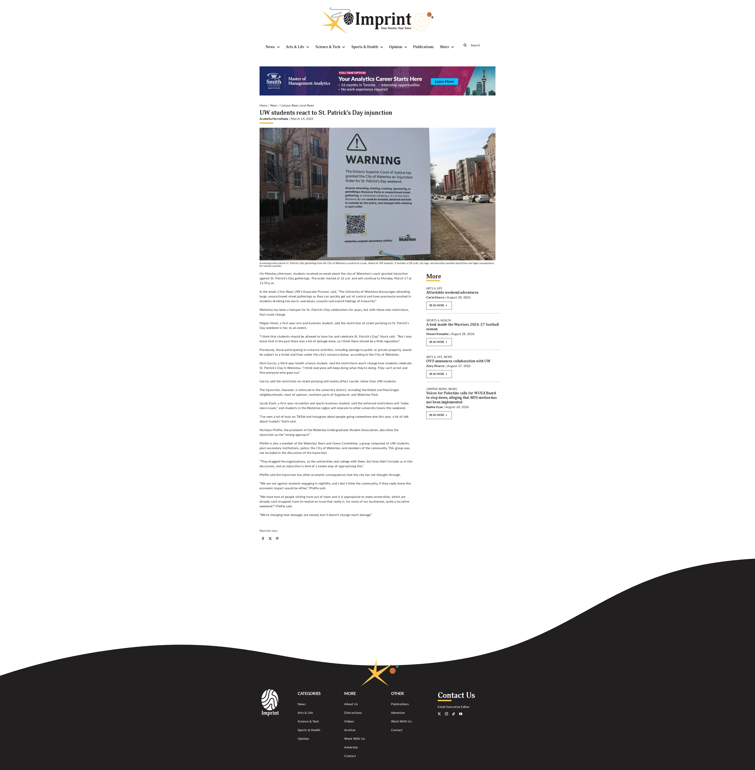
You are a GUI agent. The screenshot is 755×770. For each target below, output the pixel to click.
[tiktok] (453, 713)
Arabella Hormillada (274, 118)
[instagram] (446, 713)
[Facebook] (263, 539)
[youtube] (460, 713)
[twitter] (439, 713)
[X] (270, 539)
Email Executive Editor (454, 706)
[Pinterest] (277, 539)
